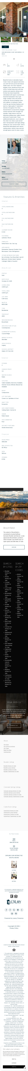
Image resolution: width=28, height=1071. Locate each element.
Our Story (6, 744)
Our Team (6, 748)
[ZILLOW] (12, 913)
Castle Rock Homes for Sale (11, 810)
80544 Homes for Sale (20, 598)
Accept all (14, 1066)
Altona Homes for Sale (8, 578)
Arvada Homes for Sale (8, 606)
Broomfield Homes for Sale (8, 595)
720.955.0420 (5, 168)
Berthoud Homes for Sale (8, 617)
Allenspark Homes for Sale (8, 600)
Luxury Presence (18, 918)
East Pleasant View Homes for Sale (8, 645)
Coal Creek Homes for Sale (8, 589)
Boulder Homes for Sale (8, 573)
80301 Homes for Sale (20, 587)
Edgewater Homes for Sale (8, 651)
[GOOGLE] (16, 913)
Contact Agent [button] (14, 184)
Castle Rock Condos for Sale (11, 814)
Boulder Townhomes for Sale (11, 771)
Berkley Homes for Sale (8, 639)
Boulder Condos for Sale (10, 769)
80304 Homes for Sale (20, 576)
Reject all (14, 1059)
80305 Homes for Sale (20, 604)
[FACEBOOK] (6, 909)
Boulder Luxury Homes (9, 767)
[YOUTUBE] (17, 909)
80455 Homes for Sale (20, 592)
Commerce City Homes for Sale (8, 677)
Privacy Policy (14, 928)
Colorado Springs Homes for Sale (12, 791)
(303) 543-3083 (14, 850)
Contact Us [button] (14, 725)
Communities (7, 752)
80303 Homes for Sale (20, 609)
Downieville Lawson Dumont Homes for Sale (8, 664)
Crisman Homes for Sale (8, 584)
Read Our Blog (7, 750)
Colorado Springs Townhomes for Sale (14, 796)
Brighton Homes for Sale (8, 671)
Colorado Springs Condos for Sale (12, 794)
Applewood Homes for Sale (8, 634)
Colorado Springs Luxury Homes (12, 792)
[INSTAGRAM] (10, 909)
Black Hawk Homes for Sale (8, 623)
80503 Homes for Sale (20, 615)
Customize (14, 1063)
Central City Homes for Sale (8, 628)
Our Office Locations (9, 746)
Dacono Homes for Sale (8, 612)
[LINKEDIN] (14, 909)
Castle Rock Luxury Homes (10, 812)
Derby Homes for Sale (8, 656)
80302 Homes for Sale (20, 581)
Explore (14, 547)
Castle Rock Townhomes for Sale (12, 816)
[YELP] (21, 909)
